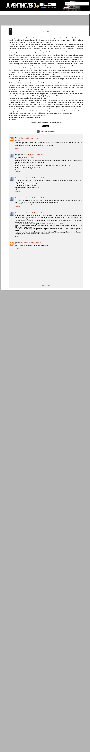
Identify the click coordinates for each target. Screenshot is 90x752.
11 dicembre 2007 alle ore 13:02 (30, 243)
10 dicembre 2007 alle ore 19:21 (34, 213)
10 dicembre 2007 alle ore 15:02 (29, 138)
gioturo (17, 243)
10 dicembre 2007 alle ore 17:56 (34, 198)
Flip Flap (46, 31)
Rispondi (17, 148)
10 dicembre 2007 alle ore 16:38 (34, 178)
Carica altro (46, 285)
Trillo (16, 138)
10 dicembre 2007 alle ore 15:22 (34, 155)
